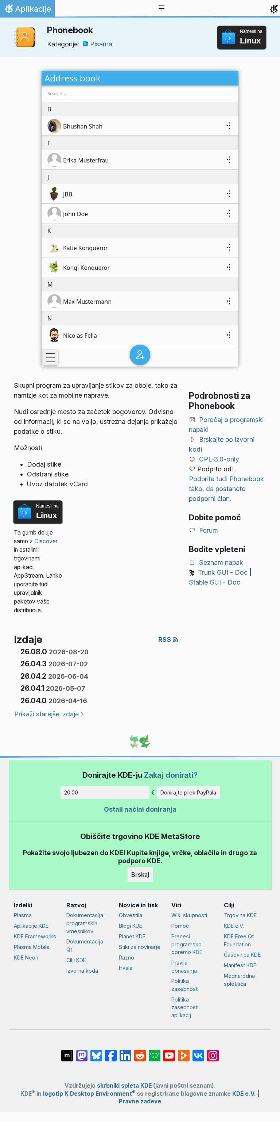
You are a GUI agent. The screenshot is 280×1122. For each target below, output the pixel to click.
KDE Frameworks (35, 936)
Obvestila (130, 915)
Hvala (125, 968)
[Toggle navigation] (161, 9)
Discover (46, 541)
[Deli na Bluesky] (96, 1052)
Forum (208, 530)
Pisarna (101, 44)
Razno (126, 957)
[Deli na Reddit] (140, 1052)
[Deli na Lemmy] (154, 1052)
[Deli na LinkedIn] (125, 1052)
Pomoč (180, 926)
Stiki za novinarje (139, 947)
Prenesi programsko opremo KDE (186, 944)
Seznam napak (221, 562)
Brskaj (140, 874)
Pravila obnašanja (184, 967)
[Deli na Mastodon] (82, 1052)
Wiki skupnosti (189, 915)
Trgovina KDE (240, 915)
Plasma (23, 915)
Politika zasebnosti (185, 985)
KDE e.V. (234, 926)
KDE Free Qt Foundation (239, 940)
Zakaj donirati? (171, 775)
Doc (241, 572)
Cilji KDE (76, 960)
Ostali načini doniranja (140, 809)
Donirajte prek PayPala (188, 792)
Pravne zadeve (140, 1101)
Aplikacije (27, 11)
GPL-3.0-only (219, 459)
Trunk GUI (213, 572)
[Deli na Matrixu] (67, 1052)
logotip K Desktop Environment (89, 1093)
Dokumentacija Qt (84, 945)
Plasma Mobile (32, 947)
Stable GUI (205, 582)
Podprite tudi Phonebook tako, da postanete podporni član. (226, 488)
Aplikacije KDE (31, 926)
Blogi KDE (130, 926)
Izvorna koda (82, 971)
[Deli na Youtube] (169, 1052)
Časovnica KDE (242, 954)
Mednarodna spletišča (239, 980)
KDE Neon (26, 957)
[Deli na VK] (198, 1052)
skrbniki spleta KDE (124, 1085)
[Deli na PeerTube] (184, 1052)
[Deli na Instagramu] (213, 1052)
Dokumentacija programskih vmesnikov (84, 923)
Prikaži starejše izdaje (46, 714)
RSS (165, 639)
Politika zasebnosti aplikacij (185, 1007)
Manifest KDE (240, 965)
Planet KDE (132, 936)
